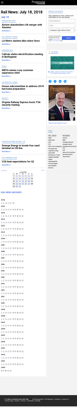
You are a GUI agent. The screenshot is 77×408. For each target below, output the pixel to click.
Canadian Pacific (67, 144)
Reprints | (17, 401)
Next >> (43, 170)
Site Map (38, 401)
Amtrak (65, 138)
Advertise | (57, 399)
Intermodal (51, 153)
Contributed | (30, 401)
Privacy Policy (56, 39)
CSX (64, 150)
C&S (49, 142)
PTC (49, 144)
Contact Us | (65, 399)
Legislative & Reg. (53, 151)
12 (22, 209)
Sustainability (52, 166)
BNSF (64, 140)
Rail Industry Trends (54, 155)
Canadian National (68, 142)
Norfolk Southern (68, 154)
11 (20, 209)
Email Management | (38, 399)
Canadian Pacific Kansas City (70, 147)
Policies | (23, 401)
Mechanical (51, 140)
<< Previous (4, 170)
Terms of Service (55, 40)
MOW (49, 138)
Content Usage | (9, 401)
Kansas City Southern (69, 152)
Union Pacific (66, 157)
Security (50, 168)
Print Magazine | (49, 399)
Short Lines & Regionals (55, 146)
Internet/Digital (53, 163)
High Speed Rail (52, 161)
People (50, 159)
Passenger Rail (52, 148)
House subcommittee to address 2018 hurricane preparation (23, 89)
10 (18, 209)
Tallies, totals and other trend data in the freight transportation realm (62, 72)
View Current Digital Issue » (58, 123)
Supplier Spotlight (53, 157)
